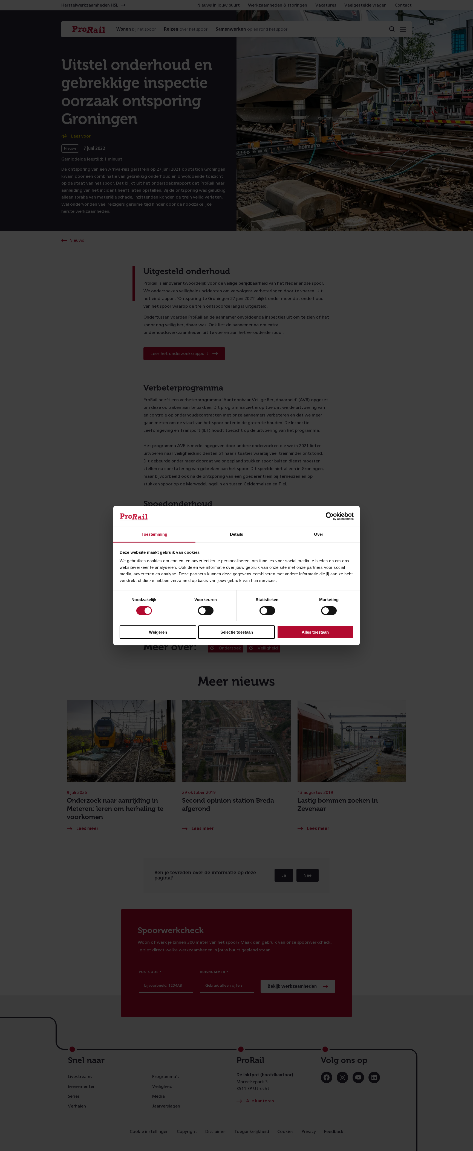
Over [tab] (318, 534)
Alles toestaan (315, 632)
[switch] (206, 610)
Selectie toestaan (236, 632)
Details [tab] (236, 534)
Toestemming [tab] (154, 534)
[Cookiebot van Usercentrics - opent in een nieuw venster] (330, 516)
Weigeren (158, 632)
